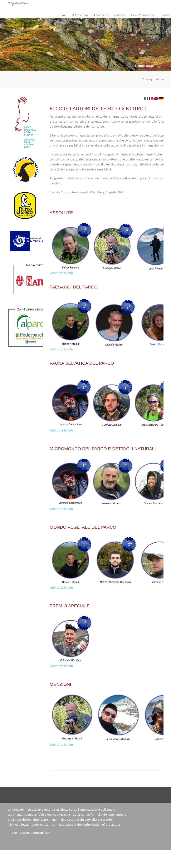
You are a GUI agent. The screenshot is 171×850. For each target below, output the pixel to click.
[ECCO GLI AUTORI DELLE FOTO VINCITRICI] (146, 98)
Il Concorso (78, 11)
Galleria (119, 15)
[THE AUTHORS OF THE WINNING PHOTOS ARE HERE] (155, 98)
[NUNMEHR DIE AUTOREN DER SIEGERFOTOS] (161, 98)
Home (62, 15)
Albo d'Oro (101, 15)
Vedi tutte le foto (61, 273)
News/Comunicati (143, 15)
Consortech (41, 833)
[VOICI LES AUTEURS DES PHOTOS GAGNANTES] (151, 98)
